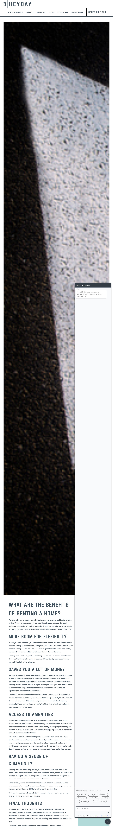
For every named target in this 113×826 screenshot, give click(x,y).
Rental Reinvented (15, 12)
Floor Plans (63, 12)
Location (30, 12)
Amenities (41, 12)
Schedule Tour (97, 12)
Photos (51, 12)
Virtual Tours (77, 12)
